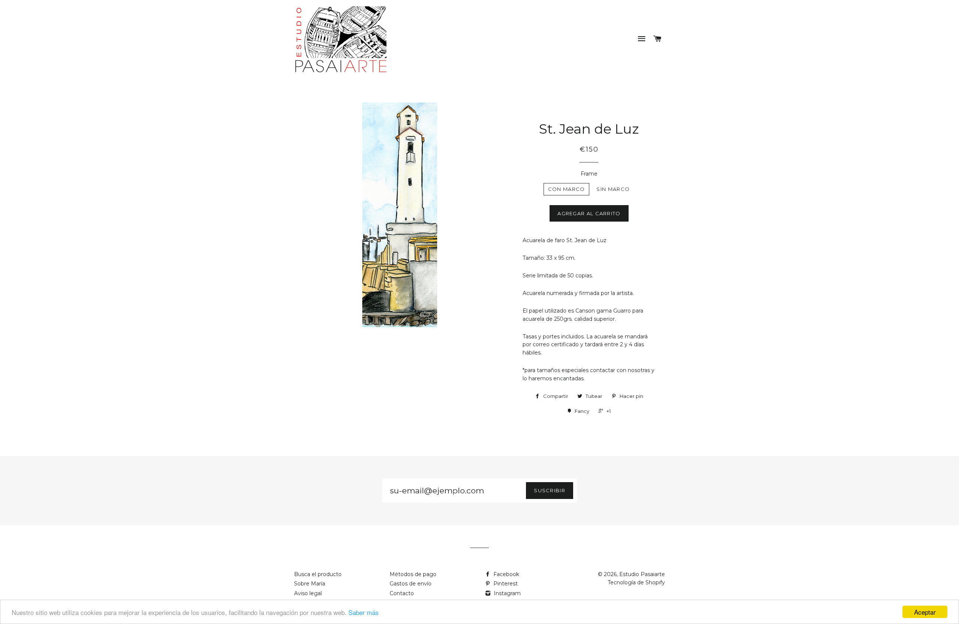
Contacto (402, 593)
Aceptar (925, 612)
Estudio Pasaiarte (642, 574)
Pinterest (505, 583)
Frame (589, 173)
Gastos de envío (411, 583)
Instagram (506, 593)
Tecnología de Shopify (636, 582)
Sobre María (309, 583)
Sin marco (613, 189)
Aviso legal (308, 593)
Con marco (566, 189)
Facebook (505, 574)
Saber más (363, 612)
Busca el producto (318, 574)
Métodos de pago (413, 574)
